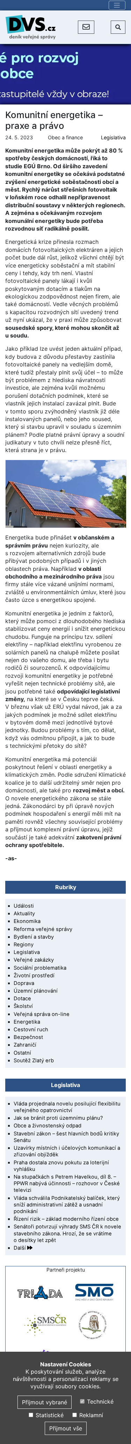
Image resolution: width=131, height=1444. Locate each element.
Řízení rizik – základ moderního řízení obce (66, 1219)
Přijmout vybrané (44, 1402)
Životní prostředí (34, 975)
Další (20, 1248)
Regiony (24, 944)
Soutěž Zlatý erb (34, 1060)
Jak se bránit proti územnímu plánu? (58, 1118)
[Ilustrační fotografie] (65, 494)
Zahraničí (25, 1045)
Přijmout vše (65, 1428)
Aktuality (24, 913)
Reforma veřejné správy (43, 929)
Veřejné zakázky (34, 960)
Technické (99, 1401)
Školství (23, 1006)
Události (24, 906)
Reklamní (90, 1415)
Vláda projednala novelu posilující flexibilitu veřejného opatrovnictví (67, 1107)
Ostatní (22, 1053)
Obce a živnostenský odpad (47, 1126)
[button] (86, 27)
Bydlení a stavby (34, 937)
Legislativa (113, 137)
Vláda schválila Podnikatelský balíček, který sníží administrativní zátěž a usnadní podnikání (67, 1204)
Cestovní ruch (31, 1029)
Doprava (24, 983)
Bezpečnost (28, 1037)
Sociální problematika (40, 968)
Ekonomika (27, 921)
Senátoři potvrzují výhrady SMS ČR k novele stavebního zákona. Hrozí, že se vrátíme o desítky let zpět (67, 1233)
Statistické (49, 1415)
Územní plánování (36, 991)
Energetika (27, 1022)
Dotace (22, 998)
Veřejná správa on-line (42, 1014)
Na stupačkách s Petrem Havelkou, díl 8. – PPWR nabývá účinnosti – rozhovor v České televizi (67, 1183)
